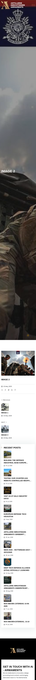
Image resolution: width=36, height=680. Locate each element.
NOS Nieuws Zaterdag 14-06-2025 (16, 605)
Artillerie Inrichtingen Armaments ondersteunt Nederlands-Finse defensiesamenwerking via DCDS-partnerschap (16, 587)
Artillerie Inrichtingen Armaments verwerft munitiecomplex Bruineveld (17, 533)
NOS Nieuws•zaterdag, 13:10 (16, 622)
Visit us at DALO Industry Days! (15, 497)
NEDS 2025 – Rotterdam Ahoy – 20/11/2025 (18, 551)
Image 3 (4, 435)
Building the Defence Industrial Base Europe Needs (15, 461)
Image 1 (4, 413)
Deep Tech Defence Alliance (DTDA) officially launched (17, 569)
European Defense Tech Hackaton (15, 515)
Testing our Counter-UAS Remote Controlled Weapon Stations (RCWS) (17, 479)
